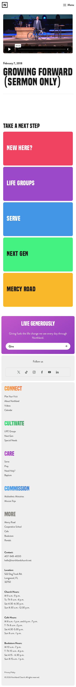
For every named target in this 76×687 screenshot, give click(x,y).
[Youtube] (50, 372)
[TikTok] (26, 372)
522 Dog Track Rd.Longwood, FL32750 (13, 578)
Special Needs (10, 440)
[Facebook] (42, 372)
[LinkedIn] (57, 372)
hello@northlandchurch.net (17, 560)
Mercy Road (9, 522)
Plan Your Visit (10, 396)
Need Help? (9, 471)
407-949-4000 (12, 556)
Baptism (8, 475)
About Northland (11, 401)
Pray (6, 466)
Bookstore (8, 536)
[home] (5, 5)
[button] (68, 5)
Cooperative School (13, 526)
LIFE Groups (10, 431)
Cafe (6, 531)
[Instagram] (34, 372)
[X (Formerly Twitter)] (19, 372)
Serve (6, 461)
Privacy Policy (9, 672)
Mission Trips (10, 501)
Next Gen (8, 436)
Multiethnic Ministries (14, 496)
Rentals (7, 540)
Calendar (8, 410)
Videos (7, 405)
